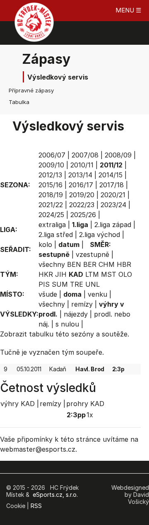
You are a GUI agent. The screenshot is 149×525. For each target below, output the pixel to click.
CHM (107, 264)
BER (89, 264)
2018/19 (50, 195)
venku (97, 294)
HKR (45, 274)
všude (47, 294)
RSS (36, 505)
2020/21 (113, 195)
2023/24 (113, 205)
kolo (45, 244)
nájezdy (76, 314)
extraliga (52, 224)
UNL (92, 284)
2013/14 (80, 175)
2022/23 (81, 205)
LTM (92, 274)
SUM (60, 284)
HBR (124, 264)
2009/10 (51, 165)
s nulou (67, 324)
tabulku (41, 334)
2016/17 (81, 185)
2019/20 (81, 195)
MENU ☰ (128, 10)
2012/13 (50, 175)
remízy (82, 304)
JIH (61, 274)
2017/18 (111, 185)
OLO (125, 274)
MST (108, 274)
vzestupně (92, 254)
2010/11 (82, 165)
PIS (44, 284)
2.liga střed (55, 234)
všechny (51, 264)
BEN (74, 264)
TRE (76, 284)
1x (90, 415)
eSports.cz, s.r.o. (55, 494)
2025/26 (83, 214)
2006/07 (51, 155)
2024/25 (51, 214)
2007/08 (85, 155)
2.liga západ (112, 224)
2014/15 (111, 175)
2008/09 (118, 155)
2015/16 (50, 185)
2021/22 (50, 205)
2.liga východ (99, 234)
